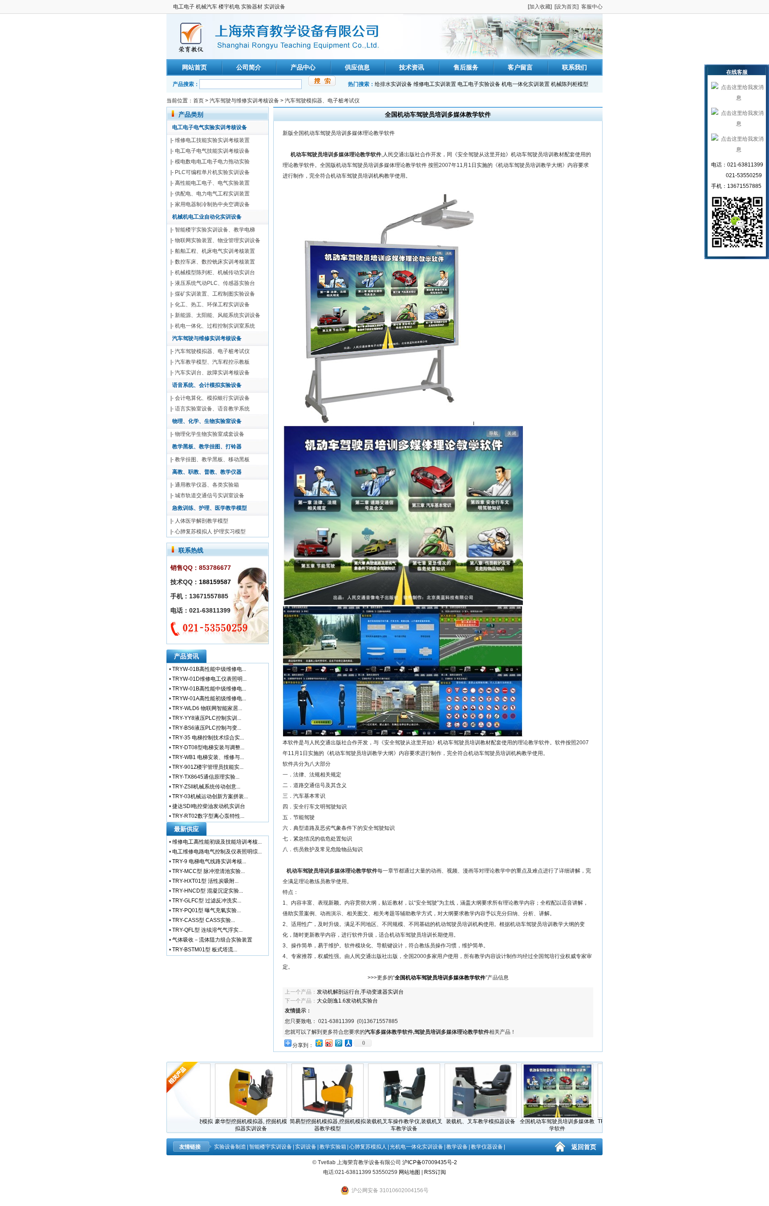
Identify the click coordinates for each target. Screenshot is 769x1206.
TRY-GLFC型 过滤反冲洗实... (206, 900)
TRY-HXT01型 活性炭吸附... (205, 881)
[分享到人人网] (348, 1042)
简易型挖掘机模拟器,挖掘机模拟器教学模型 (306, 1125)
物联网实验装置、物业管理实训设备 (217, 240)
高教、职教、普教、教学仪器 (207, 472)
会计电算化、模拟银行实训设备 (212, 398)
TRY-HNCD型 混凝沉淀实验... (207, 891)
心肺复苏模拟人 (368, 1147)
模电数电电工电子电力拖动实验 (212, 161)
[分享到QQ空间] (319, 1042)
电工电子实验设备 (478, 84)
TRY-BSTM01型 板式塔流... (204, 949)
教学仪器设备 (487, 1147)
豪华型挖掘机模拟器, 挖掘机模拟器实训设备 (230, 1125)
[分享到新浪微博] (328, 1042)
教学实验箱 (333, 1147)
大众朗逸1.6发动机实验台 (347, 1001)
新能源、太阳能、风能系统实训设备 (217, 315)
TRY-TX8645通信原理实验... (205, 777)
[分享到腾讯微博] (338, 1042)
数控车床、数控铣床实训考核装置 (215, 262)
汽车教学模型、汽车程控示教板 (212, 362)
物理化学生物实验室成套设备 (209, 434)
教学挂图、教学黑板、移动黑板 (212, 459)
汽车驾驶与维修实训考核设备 (244, 100)
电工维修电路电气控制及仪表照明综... (217, 852)
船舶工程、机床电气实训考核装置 (215, 251)
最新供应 (186, 828)
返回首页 (583, 1146)
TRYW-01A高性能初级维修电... (209, 698)
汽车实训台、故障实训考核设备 (212, 373)
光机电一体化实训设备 (416, 1147)
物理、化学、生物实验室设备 (207, 421)
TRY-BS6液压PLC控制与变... (206, 728)
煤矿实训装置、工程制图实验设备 (215, 294)
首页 (198, 100)
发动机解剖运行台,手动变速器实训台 (360, 992)
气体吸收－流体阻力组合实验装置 (212, 940)
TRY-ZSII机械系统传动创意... (206, 787)
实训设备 (305, 1147)
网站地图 (409, 1172)
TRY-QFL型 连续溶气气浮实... (207, 930)
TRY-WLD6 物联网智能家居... (207, 708)
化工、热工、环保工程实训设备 (212, 304)
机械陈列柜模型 (569, 84)
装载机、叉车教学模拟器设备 (459, 1121)
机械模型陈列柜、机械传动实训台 (215, 272)
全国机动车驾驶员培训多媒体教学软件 (535, 1125)
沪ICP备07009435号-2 (429, 1162)
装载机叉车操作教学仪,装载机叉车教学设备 (383, 1125)
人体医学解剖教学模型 (201, 521)
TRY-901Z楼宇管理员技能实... (207, 767)
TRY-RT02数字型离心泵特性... (208, 816)
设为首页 (566, 7)
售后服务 (465, 67)
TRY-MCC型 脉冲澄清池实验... (208, 871)
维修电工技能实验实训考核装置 (212, 140)
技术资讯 (411, 67)
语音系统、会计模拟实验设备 (207, 385)
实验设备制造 (230, 1147)
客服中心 (592, 7)
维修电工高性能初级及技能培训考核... (217, 842)
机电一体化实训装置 (526, 84)
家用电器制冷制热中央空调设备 (212, 204)
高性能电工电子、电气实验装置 (212, 183)
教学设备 (457, 1147)
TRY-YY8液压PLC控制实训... (206, 718)
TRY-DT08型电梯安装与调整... (208, 747)
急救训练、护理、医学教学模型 (209, 508)
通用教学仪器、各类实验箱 (207, 485)
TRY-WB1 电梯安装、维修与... (208, 757)
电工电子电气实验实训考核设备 (209, 127)
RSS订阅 (435, 1172)
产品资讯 (186, 656)
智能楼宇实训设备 (270, 1147)
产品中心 (303, 67)
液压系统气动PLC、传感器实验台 (215, 283)
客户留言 (520, 67)
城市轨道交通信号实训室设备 (209, 495)
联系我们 (574, 67)
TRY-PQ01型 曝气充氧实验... (206, 910)
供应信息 (357, 67)
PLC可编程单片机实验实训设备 (212, 172)
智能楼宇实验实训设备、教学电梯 (215, 230)
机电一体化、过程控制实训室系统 (215, 326)
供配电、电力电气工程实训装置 (212, 194)
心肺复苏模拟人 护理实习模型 (210, 531)
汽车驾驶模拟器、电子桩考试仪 (322, 100)
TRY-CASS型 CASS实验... (203, 920)
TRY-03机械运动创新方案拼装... (210, 796)
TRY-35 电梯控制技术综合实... (208, 738)
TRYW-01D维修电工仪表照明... (209, 679)
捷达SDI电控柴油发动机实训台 (208, 806)
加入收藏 (539, 7)
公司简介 (248, 67)
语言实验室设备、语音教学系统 (212, 409)
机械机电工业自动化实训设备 (207, 217)
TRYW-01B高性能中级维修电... (209, 669)
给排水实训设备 (393, 84)
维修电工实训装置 (434, 84)
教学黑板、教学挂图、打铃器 (207, 446)
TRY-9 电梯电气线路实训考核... (209, 861)
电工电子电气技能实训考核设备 (212, 151)
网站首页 (194, 67)
